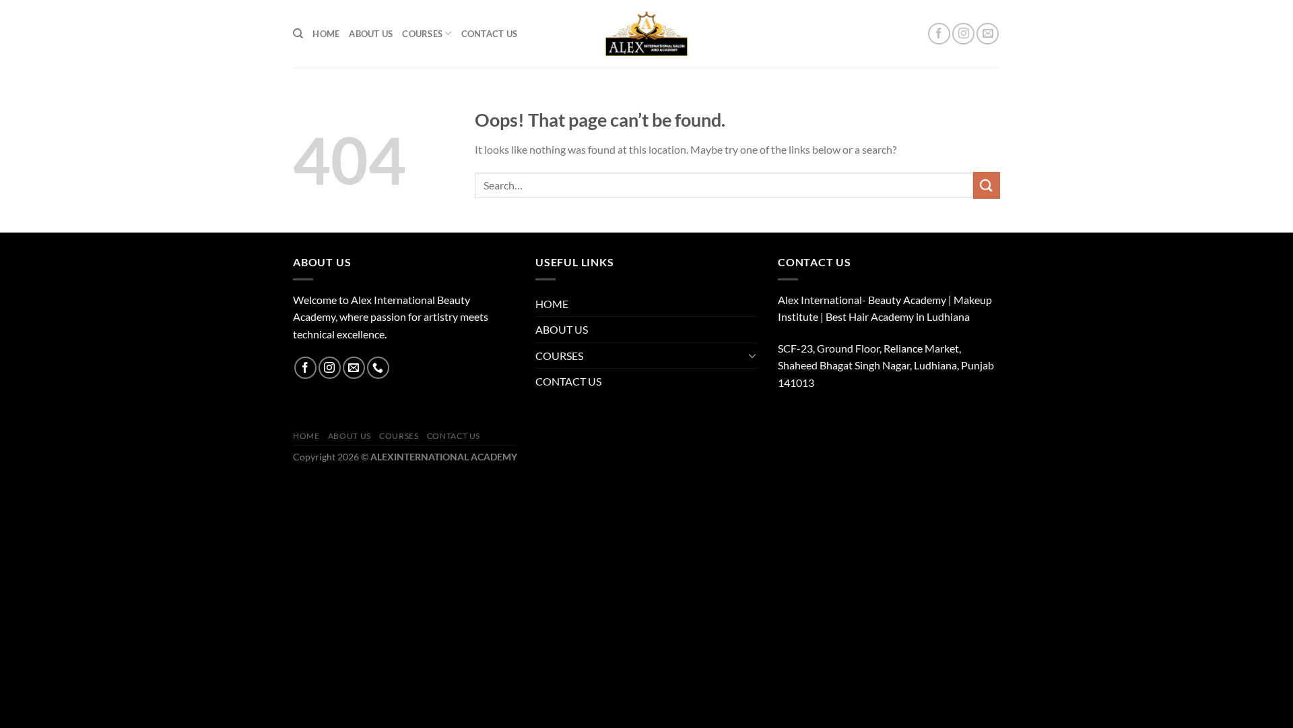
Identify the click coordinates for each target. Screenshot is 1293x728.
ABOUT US (371, 33)
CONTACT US (489, 33)
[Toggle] (752, 355)
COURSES (422, 33)
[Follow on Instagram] (963, 34)
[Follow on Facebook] (939, 34)
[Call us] (378, 368)
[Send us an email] (987, 34)
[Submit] (986, 185)
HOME (325, 33)
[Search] (298, 34)
